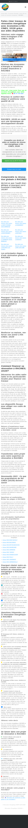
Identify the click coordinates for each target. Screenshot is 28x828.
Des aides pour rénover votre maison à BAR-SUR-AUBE (20, 246)
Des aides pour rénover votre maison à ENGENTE (20, 238)
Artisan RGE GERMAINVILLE (10, 561)
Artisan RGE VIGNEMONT (9, 559)
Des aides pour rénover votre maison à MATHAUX (20, 231)
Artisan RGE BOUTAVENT (9, 542)
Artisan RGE (4, 13)
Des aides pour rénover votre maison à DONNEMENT (20, 223)
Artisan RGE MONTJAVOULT (10, 540)
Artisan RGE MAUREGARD (9, 547)
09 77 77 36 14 (13, 1)
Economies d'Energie (13, 13)
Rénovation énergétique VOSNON (13, 808)
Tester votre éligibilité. (14, 59)
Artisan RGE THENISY (8, 552)
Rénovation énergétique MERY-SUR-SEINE (14, 804)
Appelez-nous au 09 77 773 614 (14, 160)
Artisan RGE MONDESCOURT (10, 554)
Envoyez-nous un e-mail (14, 169)
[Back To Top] (24, 824)
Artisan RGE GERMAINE (9, 549)
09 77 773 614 (18, 93)
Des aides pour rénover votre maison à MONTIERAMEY (6, 231)
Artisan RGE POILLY (8, 557)
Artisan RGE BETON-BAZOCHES (11, 545)
